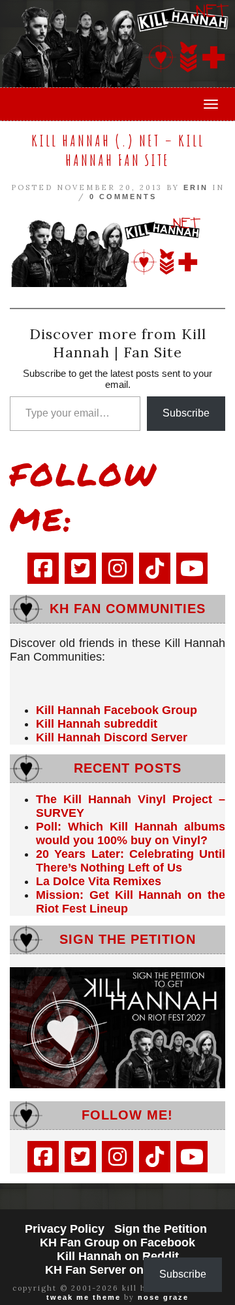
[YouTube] (192, 568)
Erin (195, 187)
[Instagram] (117, 568)
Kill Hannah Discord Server (111, 737)
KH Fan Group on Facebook (117, 1242)
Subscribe (186, 413)
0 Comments (123, 196)
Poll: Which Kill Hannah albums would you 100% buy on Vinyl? (130, 833)
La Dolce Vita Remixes (98, 881)
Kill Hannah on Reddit (118, 1256)
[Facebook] (43, 568)
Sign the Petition (160, 1228)
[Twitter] (80, 568)
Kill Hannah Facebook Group (116, 710)
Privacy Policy (64, 1228)
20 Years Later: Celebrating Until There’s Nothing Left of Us (130, 860)
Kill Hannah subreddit (96, 723)
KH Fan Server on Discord (118, 1269)
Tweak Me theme (83, 1297)
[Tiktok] (154, 568)
